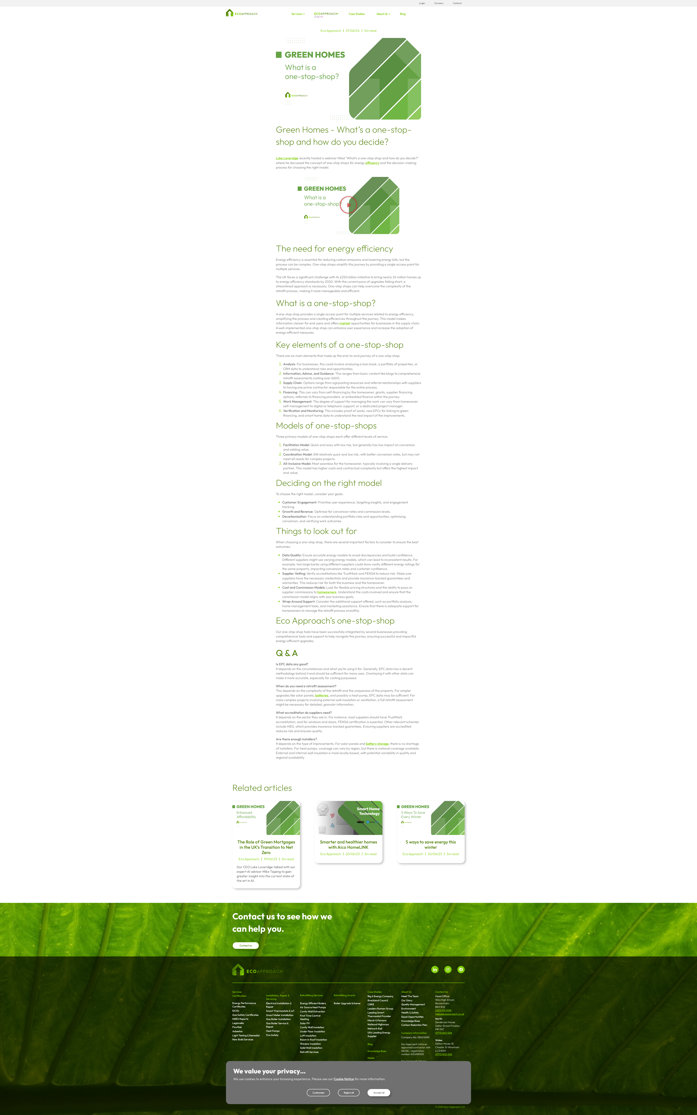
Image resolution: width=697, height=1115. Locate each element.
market (344, 323)
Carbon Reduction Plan (414, 1025)
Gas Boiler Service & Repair (277, 1025)
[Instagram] (448, 969)
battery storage (377, 744)
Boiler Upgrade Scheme (347, 1003)
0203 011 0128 (443, 1010)
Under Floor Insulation (312, 1031)
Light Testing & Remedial (246, 1035)
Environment (408, 1008)
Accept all (378, 1092)
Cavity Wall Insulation (312, 1027)
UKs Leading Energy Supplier (379, 1034)
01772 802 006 (443, 1033)
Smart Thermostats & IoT (280, 1011)
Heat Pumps (273, 1031)
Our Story (406, 1000)
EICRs (235, 1010)
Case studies (357, 14)
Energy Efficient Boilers (313, 1003)
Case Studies (375, 991)
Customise (318, 1092)
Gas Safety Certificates (245, 1015)
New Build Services (242, 1039)
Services (297, 14)
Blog (402, 14)
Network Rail (375, 1028)
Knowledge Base (377, 1051)
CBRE (371, 1004)
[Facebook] (461, 969)
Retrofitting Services (311, 995)
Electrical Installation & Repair (279, 1005)
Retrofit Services (309, 1052)
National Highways (378, 1024)
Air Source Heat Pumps (313, 1007)
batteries (321, 695)
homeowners (326, 592)
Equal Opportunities (412, 1016)
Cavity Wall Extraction (312, 1011)
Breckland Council (378, 1000)
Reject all (349, 1092)
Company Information (414, 1033)
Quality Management (413, 1004)
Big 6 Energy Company (380, 996)
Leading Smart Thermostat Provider (379, 1014)
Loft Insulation (308, 1035)
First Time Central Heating (310, 1017)
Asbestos (237, 1031)
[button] (348, 205)
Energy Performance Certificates (244, 1004)
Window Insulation (310, 1043)
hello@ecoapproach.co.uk (449, 1014)
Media (371, 1058)
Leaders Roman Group (380, 1008)
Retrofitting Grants (344, 995)
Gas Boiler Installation (278, 1019)
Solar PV (305, 1023)
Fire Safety (272, 1035)
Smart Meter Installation (280, 1015)
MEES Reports (240, 1019)
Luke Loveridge (287, 158)
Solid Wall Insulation (311, 1047)
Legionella (238, 1023)
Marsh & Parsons (377, 1020)
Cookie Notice (344, 1079)
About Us (406, 991)
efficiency (372, 163)
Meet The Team (410, 996)
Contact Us (441, 991)
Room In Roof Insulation (313, 1039)
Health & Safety (410, 1012)
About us (382, 14)
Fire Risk (237, 1027)
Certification (239, 995)
